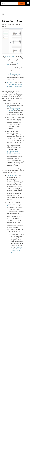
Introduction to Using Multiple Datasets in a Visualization (13, 153)
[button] (21, 3)
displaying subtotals (16, 86)
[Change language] (3, 14)
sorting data (10, 84)
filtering (9, 107)
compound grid (12, 175)
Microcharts (10, 206)
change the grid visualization (13, 109)
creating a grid (9, 56)
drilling (16, 107)
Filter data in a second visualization (13, 75)
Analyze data (10, 82)
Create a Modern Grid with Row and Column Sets (16, 249)
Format (9, 71)
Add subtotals (11, 68)
